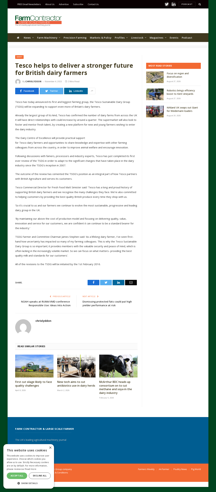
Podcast (187, 4)
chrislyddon (33, 81)
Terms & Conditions (58, 472)
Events (174, 37)
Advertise (64, 4)
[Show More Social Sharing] (92, 91)
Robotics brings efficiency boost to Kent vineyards (181, 92)
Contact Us (93, 4)
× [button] (50, 447)
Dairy (19, 57)
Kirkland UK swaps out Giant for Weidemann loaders (182, 109)
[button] (29, 483)
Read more (30, 469)
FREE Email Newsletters (29, 4)
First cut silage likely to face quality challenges (33, 383)
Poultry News (180, 469)
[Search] (199, 4)
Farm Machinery (47, 37)
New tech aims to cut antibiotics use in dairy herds (76, 383)
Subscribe (78, 4)
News (27, 37)
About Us (50, 4)
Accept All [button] (17, 475)
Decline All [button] (40, 475)
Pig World (196, 469)
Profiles (120, 37)
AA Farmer (164, 469)
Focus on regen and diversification (178, 75)
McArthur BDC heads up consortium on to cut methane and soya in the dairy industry (115, 387)
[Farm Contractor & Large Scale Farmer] (38, 21)
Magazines (157, 37)
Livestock (137, 37)
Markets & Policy (100, 37)
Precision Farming (75, 37)
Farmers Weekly (146, 469)
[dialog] (28, 466)
